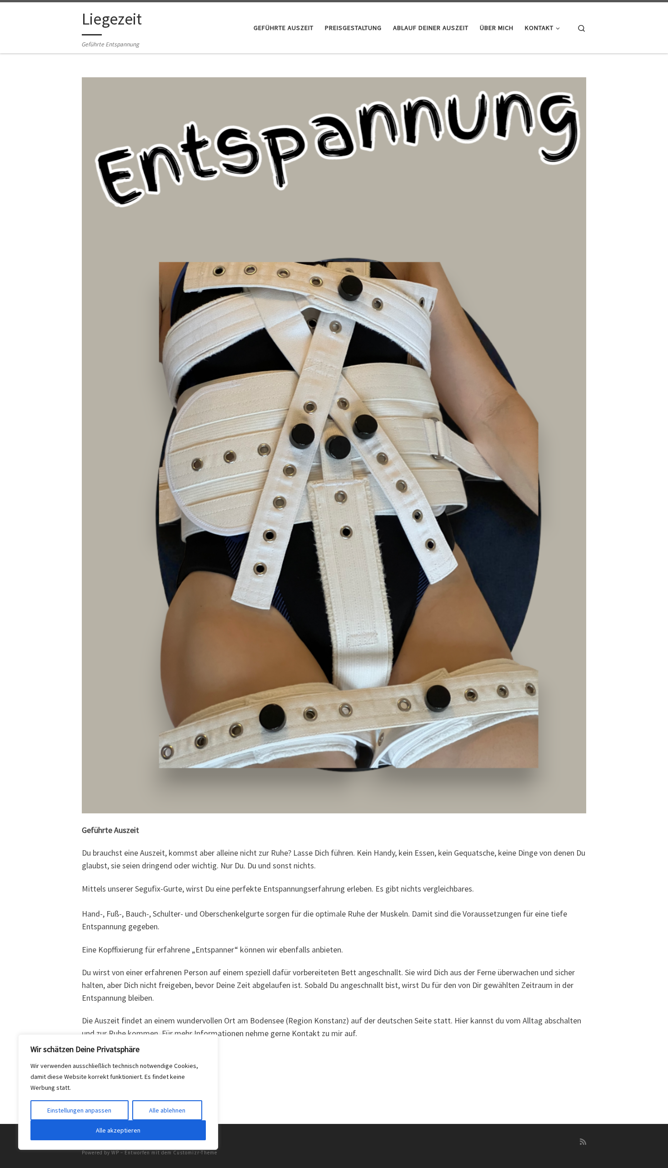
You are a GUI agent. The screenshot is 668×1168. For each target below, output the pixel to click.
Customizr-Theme (195, 1152)
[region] (118, 1092)
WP (115, 1152)
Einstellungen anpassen (79, 1110)
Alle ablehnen (167, 1110)
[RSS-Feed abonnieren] (583, 1142)
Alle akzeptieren (118, 1130)
